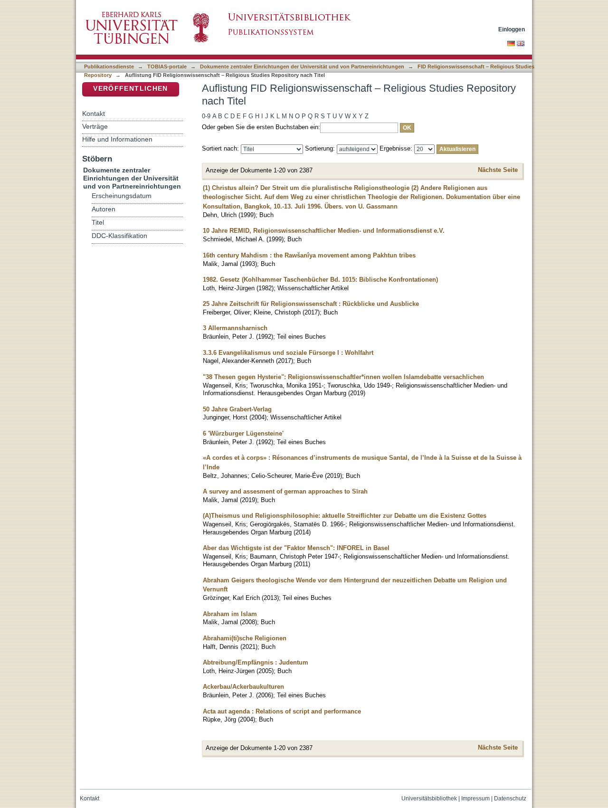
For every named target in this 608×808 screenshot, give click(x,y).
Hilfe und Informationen (117, 139)
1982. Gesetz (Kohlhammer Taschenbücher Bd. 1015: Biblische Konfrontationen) (320, 279)
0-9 (206, 116)
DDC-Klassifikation (119, 235)
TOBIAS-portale (167, 66)
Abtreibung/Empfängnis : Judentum (255, 662)
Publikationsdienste (109, 66)
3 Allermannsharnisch (235, 328)
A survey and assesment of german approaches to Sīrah (285, 491)
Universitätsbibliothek (429, 798)
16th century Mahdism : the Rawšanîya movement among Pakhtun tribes (309, 255)
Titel (98, 222)
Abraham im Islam (230, 614)
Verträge (95, 126)
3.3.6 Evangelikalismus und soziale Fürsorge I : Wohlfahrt (288, 352)
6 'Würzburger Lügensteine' (243, 433)
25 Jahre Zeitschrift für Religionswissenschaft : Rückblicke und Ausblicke (311, 303)
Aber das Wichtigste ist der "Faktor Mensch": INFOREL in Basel (296, 547)
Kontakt (93, 113)
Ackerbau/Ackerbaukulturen (243, 686)
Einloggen (511, 29)
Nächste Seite (498, 169)
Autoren (103, 209)
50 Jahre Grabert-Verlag (237, 409)
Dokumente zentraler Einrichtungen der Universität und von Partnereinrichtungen (302, 66)
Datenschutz (510, 798)
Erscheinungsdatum (122, 196)
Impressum (475, 798)
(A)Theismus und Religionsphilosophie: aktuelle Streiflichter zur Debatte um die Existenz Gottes (344, 515)
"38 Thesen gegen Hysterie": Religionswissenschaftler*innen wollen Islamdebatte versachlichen (343, 376)
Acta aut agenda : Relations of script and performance (282, 711)
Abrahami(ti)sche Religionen (244, 638)
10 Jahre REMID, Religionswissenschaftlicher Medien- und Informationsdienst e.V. (324, 230)
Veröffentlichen (130, 88)
